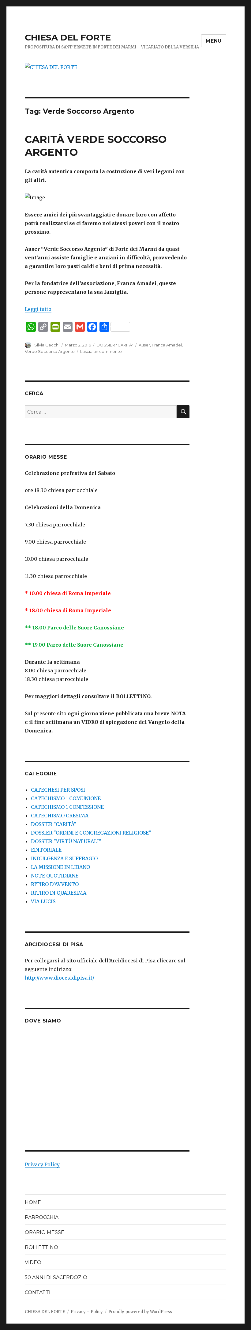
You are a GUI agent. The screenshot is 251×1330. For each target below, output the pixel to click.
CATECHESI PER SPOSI (58, 790)
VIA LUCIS (43, 901)
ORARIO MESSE (44, 1232)
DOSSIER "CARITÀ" (114, 344)
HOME (33, 1202)
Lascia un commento (101, 351)
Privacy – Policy (87, 1311)
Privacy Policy (42, 1164)
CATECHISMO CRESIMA (59, 815)
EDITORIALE (46, 850)
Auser (144, 344)
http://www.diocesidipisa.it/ (59, 978)
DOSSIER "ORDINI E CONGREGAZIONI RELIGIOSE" (91, 833)
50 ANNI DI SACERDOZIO (56, 1277)
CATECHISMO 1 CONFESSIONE (67, 807)
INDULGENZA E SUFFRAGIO (64, 858)
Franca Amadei (167, 344)
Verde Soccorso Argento (50, 351)
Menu (214, 41)
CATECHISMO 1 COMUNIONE (66, 798)
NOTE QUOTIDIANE (54, 876)
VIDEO (33, 1262)
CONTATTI (38, 1292)
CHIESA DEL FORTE (68, 37)
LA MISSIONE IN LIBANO (60, 867)
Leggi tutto (38, 309)
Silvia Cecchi (46, 344)
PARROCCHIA (41, 1217)
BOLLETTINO (41, 1247)
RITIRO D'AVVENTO (55, 884)
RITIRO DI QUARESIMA (58, 893)
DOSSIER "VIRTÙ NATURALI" (66, 841)
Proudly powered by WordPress (140, 1311)
